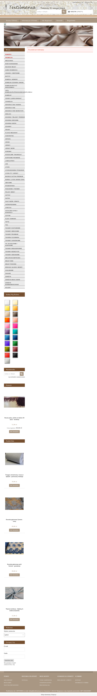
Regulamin (7, 682)
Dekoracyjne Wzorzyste (14, 111)
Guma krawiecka (11, 70)
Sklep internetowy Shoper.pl (48, 694)
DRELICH (8, 114)
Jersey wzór (10, 148)
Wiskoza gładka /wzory (14, 267)
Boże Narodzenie (11, 63)
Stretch (8, 207)
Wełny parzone (10, 264)
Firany (7, 129)
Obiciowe (8, 182)
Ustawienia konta (45, 682)
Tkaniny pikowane (11, 234)
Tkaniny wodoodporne (13, 248)
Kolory (8, 287)
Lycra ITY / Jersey (11, 173)
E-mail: (6, 646)
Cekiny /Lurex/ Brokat (13, 98)
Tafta (7, 222)
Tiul (6, 225)
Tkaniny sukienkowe (12, 240)
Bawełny (8, 95)
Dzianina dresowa (11, 120)
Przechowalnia (45, 685)
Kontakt (78, 680)
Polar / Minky (10, 192)
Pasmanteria (10, 185)
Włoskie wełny (10, 67)
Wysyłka (25, 680)
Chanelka (9, 101)
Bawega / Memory (11, 79)
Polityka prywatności (11, 685)
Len (6, 164)
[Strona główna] (35, 6)
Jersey (7, 145)
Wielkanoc (9, 60)
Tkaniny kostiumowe (12, 228)
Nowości (8, 54)
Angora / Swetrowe (12, 73)
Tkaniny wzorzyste (12, 251)
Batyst (7, 76)
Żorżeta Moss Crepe (12, 279)
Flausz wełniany (11, 132)
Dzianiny (8, 126)
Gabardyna (9, 136)
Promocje (9, 57)
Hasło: (6, 653)
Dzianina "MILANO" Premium (15, 117)
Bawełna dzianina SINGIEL (14, 82)
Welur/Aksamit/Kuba (12, 258)
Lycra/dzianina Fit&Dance (14, 170)
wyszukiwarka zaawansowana (16, 377)
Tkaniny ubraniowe (12, 254)
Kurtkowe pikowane (12, 157)
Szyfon (7, 215)
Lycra (7, 167)
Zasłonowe (9, 270)
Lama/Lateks (9, 161)
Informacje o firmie (81, 682)
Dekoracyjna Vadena (13, 104)
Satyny (7, 195)
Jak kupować (8, 680)
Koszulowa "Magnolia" (13, 154)
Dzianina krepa (10, 123)
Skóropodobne (10, 204)
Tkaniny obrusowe (12, 231)
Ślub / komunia (10, 218)
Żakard (8, 273)
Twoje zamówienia (46, 680)
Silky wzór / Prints (12, 201)
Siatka (7, 198)
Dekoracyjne (10, 107)
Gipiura (8, 139)
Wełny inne (9, 261)
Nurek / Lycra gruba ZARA (15, 179)
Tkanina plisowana (12, 237)
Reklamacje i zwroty (64, 680)
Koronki (8, 151)
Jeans (7, 142)
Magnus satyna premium (14, 176)
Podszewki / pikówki (12, 189)
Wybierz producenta (9, 631)
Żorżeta (8, 276)
